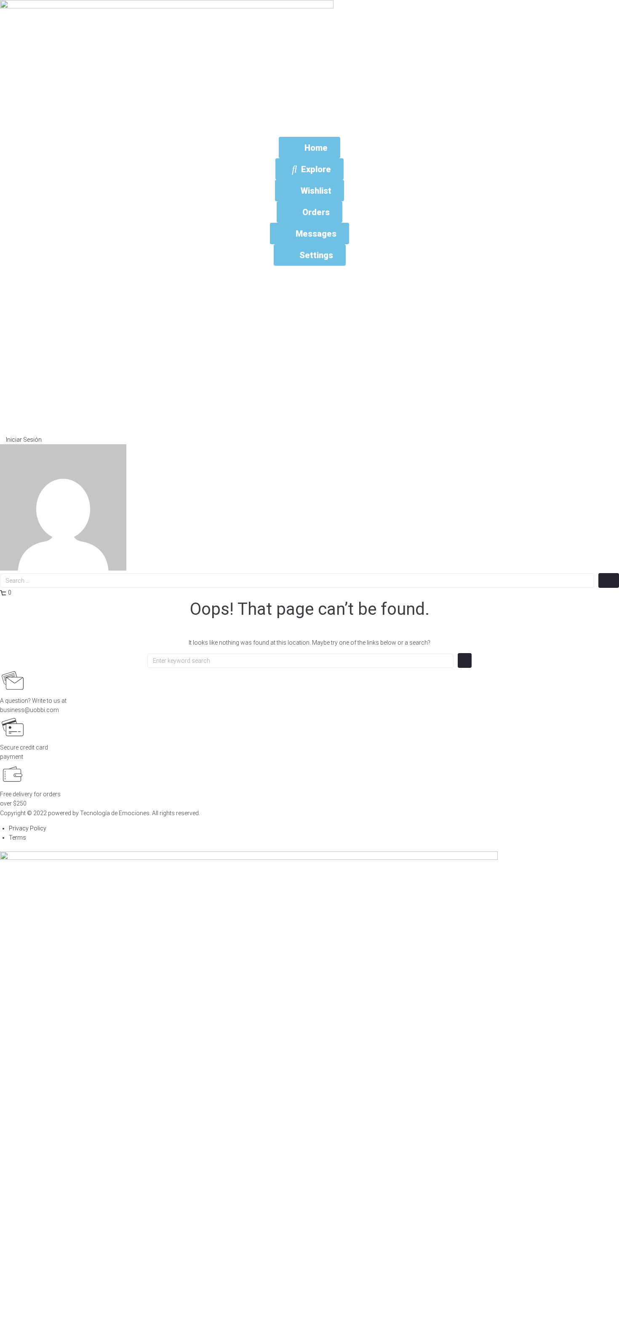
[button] (21, 439)
